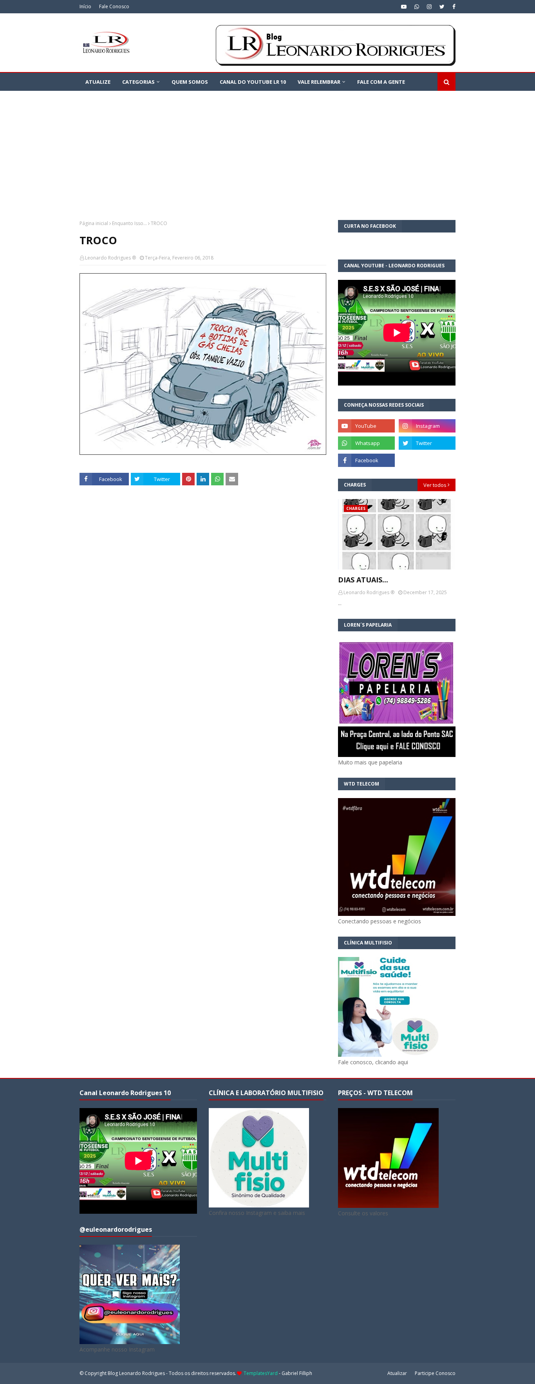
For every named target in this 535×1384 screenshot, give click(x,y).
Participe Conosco (435, 1373)
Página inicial (94, 223)
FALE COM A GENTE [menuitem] (381, 81)
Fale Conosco (114, 6)
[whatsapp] (416, 6)
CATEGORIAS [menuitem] (138, 81)
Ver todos (434, 484)
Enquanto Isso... (129, 223)
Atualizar (397, 1373)
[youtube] (403, 6)
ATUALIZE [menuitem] (97, 81)
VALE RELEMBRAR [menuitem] (319, 81)
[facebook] (452, 6)
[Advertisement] (267, 149)
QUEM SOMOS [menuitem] (190, 81)
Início (85, 6)
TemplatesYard (261, 1373)
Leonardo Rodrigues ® (110, 257)
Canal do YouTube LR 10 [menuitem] (253, 81)
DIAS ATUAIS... (363, 579)
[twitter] (441, 6)
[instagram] (429, 6)
